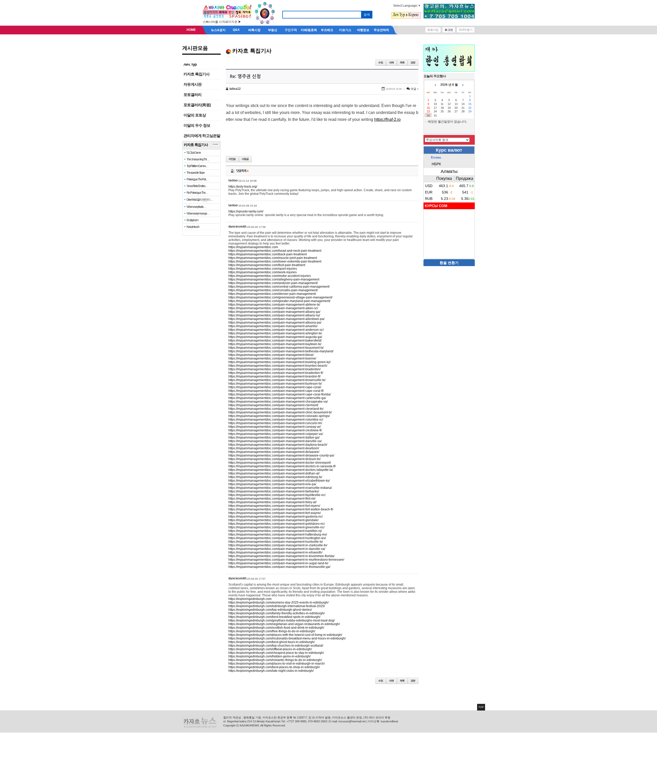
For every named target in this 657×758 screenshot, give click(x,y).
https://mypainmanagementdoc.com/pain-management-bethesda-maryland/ (280, 351)
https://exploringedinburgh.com (250, 599)
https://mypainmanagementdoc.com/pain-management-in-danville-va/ (276, 549)
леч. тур (190, 64)
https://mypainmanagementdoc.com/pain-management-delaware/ (273, 452)
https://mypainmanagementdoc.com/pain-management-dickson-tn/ (274, 459)
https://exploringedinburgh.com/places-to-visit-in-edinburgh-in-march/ (276, 663)
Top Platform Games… (197, 166)
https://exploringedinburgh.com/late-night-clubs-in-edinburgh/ (271, 671)
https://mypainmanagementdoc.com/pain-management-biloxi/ (271, 355)
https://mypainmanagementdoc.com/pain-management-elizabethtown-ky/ (279, 480)
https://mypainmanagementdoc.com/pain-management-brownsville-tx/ (276, 380)
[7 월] (435, 84)
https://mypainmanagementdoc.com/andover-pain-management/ (273, 283)
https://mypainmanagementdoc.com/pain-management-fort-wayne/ (274, 513)
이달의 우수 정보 (196, 125)
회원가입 (433, 29)
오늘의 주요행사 (434, 76)
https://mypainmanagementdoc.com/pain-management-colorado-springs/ (279, 416)
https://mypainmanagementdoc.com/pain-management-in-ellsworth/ (275, 552)
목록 (402, 63)
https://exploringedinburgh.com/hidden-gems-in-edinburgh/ (269, 656)
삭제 (391, 63)
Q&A (236, 30)
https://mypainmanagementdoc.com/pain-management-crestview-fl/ (275, 430)
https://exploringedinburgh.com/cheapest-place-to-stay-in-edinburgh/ (276, 653)
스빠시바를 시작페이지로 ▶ (222, 22)
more (215, 144)
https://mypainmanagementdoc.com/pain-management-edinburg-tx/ (275, 477)
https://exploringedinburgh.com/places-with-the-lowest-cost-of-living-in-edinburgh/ (285, 635)
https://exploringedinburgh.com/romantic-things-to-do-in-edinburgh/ (275, 660)
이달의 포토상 (194, 115)
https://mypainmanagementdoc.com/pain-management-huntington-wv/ (277, 538)
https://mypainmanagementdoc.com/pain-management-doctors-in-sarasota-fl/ (282, 466)
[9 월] (463, 84)
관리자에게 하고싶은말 (201, 136)
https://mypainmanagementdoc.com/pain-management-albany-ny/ (274, 315)
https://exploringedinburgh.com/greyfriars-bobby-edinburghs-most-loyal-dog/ (281, 620)
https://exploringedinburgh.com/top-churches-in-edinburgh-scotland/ (275, 645)
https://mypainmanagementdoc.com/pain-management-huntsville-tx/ (275, 541)
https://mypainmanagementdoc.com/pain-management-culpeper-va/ (275, 434)
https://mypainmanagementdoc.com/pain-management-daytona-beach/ (277, 444)
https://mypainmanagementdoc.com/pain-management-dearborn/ (273, 448)
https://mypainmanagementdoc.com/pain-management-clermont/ (273, 405)
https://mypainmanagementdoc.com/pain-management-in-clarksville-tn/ (277, 545)
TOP (481, 707)
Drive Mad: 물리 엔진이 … (200, 199)
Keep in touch (193, 227)
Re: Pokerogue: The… (197, 193)
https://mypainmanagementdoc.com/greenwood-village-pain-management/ (280, 297)
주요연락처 (381, 30)
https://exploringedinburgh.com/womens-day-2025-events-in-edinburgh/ (278, 602)
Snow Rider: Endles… (197, 186)
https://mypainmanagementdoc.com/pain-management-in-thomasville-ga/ (279, 567)
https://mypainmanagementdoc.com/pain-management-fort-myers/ (274, 506)
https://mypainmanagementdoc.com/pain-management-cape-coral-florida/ (279, 394)
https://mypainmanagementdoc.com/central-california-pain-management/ (279, 286)
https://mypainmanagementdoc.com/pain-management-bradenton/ (274, 369)
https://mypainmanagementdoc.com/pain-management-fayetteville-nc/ (276, 495)
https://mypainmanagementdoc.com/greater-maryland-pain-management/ (279, 301)
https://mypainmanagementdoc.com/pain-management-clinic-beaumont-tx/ (280, 412)
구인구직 (291, 30)
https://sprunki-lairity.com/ (245, 211)
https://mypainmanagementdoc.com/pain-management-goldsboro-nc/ (276, 524)
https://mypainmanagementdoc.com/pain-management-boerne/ (272, 358)
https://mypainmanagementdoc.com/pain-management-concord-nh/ (275, 423)
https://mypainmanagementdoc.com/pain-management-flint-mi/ (271, 498)
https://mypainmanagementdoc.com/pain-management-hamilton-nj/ (275, 531)
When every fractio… (196, 207)
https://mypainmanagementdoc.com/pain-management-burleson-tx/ (275, 383)
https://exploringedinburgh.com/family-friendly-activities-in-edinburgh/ (276, 613)
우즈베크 (327, 30)
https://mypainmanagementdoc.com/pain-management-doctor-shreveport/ (279, 462)
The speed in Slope (196, 172)
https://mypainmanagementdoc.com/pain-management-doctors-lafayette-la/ (280, 470)
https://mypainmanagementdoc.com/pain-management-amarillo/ (272, 326)
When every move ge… (198, 213)
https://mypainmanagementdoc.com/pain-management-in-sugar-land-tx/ (278, 563)
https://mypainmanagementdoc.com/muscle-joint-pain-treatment (272, 258)
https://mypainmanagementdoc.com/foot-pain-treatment (266, 265)
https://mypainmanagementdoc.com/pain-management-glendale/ (273, 520)
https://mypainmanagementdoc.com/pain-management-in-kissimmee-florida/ (281, 556)
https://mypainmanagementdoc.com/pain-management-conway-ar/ (274, 427)
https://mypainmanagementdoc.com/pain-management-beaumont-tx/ (276, 347)
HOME (191, 30)
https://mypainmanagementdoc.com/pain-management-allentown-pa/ (276, 319)
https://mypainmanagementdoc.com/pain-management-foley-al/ (272, 502)
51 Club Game (194, 152)
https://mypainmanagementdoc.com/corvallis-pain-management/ (273, 290)
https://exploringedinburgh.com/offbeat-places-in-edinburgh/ (270, 649)
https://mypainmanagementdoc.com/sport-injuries (262, 268)
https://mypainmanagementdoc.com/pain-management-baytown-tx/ (274, 344)
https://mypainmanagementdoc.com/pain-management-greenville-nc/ (276, 527)
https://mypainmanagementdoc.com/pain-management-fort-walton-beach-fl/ (280, 509)
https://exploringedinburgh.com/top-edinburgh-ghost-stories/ (270, 609)
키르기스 (345, 30)
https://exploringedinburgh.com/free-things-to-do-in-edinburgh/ (271, 631)
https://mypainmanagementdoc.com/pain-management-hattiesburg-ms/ (277, 534)
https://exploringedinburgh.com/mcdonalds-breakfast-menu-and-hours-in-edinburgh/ (287, 638)
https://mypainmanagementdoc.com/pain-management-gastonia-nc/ (275, 516)
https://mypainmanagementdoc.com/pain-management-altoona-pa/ (274, 322)
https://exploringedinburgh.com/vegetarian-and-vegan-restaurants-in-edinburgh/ (284, 624)
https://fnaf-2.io (387, 119)
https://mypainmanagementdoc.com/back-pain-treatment (267, 254)
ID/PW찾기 (465, 29)
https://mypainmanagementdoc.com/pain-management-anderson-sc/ (276, 330)
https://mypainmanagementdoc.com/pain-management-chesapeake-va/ (278, 401)
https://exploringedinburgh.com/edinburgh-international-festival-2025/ (276, 606)
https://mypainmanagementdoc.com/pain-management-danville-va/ (275, 441)
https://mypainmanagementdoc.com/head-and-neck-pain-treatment (274, 250)
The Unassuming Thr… (198, 159)
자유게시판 (192, 84)
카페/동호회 (309, 30)
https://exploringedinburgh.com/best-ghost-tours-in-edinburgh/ (271, 642)
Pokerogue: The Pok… (197, 179)
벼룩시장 (254, 30)
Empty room (192, 220)
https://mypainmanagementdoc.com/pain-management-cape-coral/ (274, 387)
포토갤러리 (192, 95)
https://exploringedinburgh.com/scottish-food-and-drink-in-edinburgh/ (276, 627)
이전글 (232, 159)
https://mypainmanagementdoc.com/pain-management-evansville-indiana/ (280, 488)
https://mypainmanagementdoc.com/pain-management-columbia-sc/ (275, 419)
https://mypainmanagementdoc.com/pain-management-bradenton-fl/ (275, 373)
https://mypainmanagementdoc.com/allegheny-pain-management (273, 279)
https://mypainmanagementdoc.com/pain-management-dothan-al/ (274, 473)
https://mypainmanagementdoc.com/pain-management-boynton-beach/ (277, 365)
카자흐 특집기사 (196, 74)
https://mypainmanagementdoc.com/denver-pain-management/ (272, 294)
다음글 (245, 159)
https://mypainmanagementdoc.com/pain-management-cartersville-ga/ (277, 398)
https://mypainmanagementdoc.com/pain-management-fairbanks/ (273, 491)
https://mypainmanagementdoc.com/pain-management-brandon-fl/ (274, 376)
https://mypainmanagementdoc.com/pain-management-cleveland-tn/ (275, 409)
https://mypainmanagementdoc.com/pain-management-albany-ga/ (274, 312)
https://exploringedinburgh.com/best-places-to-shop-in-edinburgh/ (274, 667)
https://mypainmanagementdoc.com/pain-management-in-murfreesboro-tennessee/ (286, 559)
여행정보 (363, 30)
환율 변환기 (449, 263)
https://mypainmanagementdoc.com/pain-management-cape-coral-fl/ (276, 391)
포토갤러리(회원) (197, 105)
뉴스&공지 (218, 30)
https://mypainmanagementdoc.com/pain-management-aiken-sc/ (273, 308)
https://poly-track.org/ (242, 186)
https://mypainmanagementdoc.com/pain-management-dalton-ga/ (274, 437)
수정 (380, 63)
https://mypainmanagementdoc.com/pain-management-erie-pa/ (272, 484)
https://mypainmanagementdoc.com (253, 247)
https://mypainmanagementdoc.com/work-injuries (262, 272)
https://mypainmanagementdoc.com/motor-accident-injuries (269, 276)
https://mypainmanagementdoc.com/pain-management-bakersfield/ (275, 340)
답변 (413, 63)
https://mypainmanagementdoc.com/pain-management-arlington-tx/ (275, 333)
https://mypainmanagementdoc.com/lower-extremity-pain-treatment (274, 261)
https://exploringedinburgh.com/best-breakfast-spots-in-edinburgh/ (274, 617)
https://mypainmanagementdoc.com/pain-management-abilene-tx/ (274, 304)
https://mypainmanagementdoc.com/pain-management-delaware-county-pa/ (281, 455)
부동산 (272, 30)
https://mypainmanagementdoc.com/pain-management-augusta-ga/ (275, 337)
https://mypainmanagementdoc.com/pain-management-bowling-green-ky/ (279, 362)
